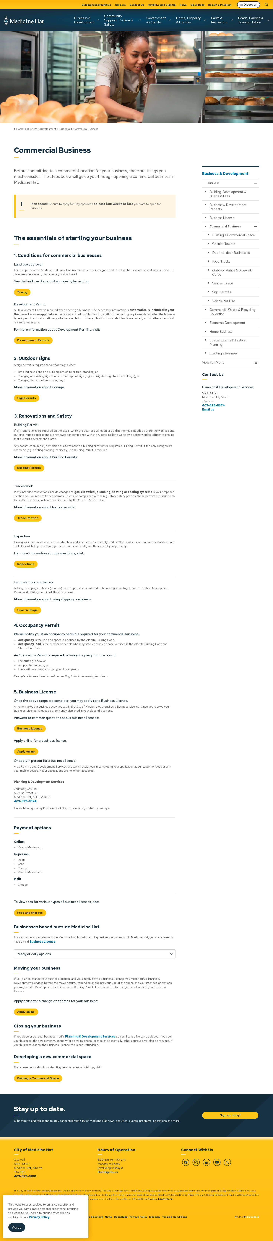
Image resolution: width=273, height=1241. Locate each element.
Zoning (22, 292)
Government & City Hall (156, 20)
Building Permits (29, 468)
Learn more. (165, 1199)
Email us (208, 409)
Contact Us (136, 4)
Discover (250, 4)
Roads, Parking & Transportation (250, 20)
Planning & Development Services (90, 1036)
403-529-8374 (25, 801)
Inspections (25, 564)
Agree (16, 1227)
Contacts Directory (90, 1217)
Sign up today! (230, 1115)
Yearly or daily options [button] (34, 954)
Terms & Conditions (174, 1217)
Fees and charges (30, 913)
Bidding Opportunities (96, 4)
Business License (29, 728)
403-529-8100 (25, 1176)
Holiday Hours (108, 1172)
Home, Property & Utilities (188, 20)
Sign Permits (26, 398)
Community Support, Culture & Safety (118, 20)
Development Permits (33, 340)
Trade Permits (27, 518)
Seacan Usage (27, 610)
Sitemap (154, 1217)
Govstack (253, 1217)
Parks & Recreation (219, 20)
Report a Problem (219, 4)
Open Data (197, 4)
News (183, 4)
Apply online (26, 751)
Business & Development (84, 20)
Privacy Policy (39, 1217)
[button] (227, 362)
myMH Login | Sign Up (162, 4)
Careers (120, 4)
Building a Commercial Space (38, 1078)
